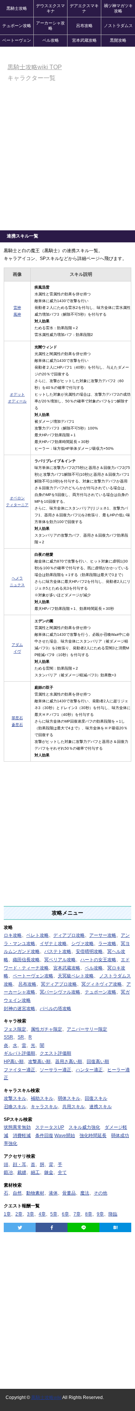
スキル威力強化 (84, 1127)
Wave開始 (64, 1135)
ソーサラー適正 (55, 1069)
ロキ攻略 (13, 935)
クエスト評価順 (55, 1053)
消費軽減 (22, 1135)
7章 (77, 1214)
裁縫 (21, 1172)
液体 (53, 1193)
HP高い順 (14, 1061)
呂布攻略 (84, 25)
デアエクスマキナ (84, 8)
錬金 (48, 1172)
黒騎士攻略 (16, 8)
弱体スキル (69, 1098)
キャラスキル (44, 1106)
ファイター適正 (19, 1069)
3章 (30, 1214)
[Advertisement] (67, 159)
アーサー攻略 (102, 935)
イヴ (17, 651)
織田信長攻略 (26, 959)
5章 (53, 1214)
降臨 (112, 1214)
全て (62, 1172)
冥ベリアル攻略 (60, 959)
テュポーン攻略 (16, 25)
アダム (17, 645)
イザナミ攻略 (53, 943)
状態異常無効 (17, 1127)
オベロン (17, 498)
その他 (100, 1193)
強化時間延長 (93, 1135)
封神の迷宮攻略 (19, 1008)
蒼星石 (17, 725)
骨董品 (69, 1193)
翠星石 (17, 718)
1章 (7, 1214)
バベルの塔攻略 (55, 1008)
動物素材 (35, 1193)
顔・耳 (19, 1164)
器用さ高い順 (68, 1061)
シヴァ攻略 (82, 943)
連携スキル (100, 1106)
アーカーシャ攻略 (50, 25)
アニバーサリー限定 (87, 1029)
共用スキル (73, 1106)
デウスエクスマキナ (50, 8)
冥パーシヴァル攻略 (60, 992)
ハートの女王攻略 (98, 959)
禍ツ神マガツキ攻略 (118, 8)
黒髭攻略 (118, 40)
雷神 (17, 307)
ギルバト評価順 (19, 1053)
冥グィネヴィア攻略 (101, 984)
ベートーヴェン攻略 (33, 975)
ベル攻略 (50, 40)
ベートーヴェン (16, 40)
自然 (17, 1193)
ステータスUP (49, 1127)
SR (21, 1037)
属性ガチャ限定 (46, 1029)
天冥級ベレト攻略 (76, 975)
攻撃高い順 (39, 1061)
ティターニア (17, 505)
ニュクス (17, 585)
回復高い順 (98, 1061)
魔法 (84, 1193)
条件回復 (44, 1135)
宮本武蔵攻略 (84, 40)
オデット (17, 394)
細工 (35, 1172)
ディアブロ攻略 (69, 935)
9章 (100, 1214)
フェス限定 (15, 1029)
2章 (18, 1214)
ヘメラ (17, 578)
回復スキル (96, 1098)
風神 (17, 314)
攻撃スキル (15, 1098)
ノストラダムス (118, 25)
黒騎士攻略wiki (46, 1397)
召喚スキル (15, 1106)
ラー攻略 (107, 943)
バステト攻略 (57, 951)
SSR (8, 1037)
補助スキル (42, 1098)
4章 (42, 1214)
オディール (17, 401)
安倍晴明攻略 (89, 951)
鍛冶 (8, 1172)
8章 (88, 1214)
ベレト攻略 (37, 935)
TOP (35, 67)
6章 (65, 1214)
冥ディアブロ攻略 (59, 984)
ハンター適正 (89, 1069)
